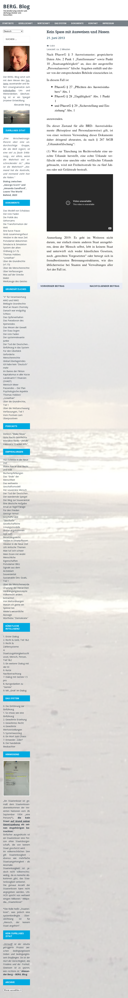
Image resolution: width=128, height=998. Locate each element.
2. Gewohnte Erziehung (15, 719)
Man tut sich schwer (13, 550)
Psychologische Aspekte (15, 391)
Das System (60, 23)
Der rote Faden (11, 213)
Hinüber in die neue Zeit (15, 237)
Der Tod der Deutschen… (16, 344)
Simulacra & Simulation (15, 244)
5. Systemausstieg (12, 733)
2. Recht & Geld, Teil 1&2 (16, 639)
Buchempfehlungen (13, 473)
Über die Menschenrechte (16, 267)
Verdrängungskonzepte (15, 591)
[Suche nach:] (16, 39)
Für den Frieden (11, 510)
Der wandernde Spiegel (15, 496)
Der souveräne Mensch (15, 489)
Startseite (8, 23)
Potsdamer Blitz (11, 564)
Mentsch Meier (10, 384)
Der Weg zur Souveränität (16, 500)
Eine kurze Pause (11, 230)
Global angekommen (14, 530)
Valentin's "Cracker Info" (15, 444)
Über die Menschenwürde (16, 584)
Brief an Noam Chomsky (15, 307)
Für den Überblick (12, 350)
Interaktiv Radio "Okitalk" (16, 440)
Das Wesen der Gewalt (15, 327)
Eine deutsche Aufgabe (15, 503)
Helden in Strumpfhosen (15, 540)
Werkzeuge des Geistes (15, 281)
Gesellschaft (25, 23)
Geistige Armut (11, 513)
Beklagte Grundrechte (14, 303)
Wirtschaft (43, 23)
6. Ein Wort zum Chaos (14, 736)
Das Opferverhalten (13, 317)
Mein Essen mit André (14, 554)
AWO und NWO (11, 300)
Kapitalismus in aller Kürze (16, 374)
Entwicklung (18, 100)
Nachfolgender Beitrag (104, 285)
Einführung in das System (16, 347)
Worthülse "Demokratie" (15, 618)
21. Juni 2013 (56, 38)
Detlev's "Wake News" (14, 433)
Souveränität (9, 574)
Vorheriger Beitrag (52, 285)
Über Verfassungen (13, 271)
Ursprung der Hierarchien (16, 587)
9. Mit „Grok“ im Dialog (15, 690)
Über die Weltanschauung (16, 408)
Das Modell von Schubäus (16, 210)
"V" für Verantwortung (14, 296)
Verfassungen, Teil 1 (13, 411)
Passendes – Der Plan (14, 388)
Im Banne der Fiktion (14, 371)
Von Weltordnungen (13, 601)
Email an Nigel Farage (14, 506)
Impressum (108, 23)
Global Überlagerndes (14, 361)
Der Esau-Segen (11, 330)
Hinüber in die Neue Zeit (15, 543)
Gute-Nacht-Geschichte (15, 437)
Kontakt (93, 23)
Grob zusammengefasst (15, 234)
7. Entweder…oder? (13, 739)
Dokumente (77, 23)
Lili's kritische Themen (14, 547)
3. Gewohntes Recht (13, 722)
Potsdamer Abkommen (15, 240)
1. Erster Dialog (11, 636)
